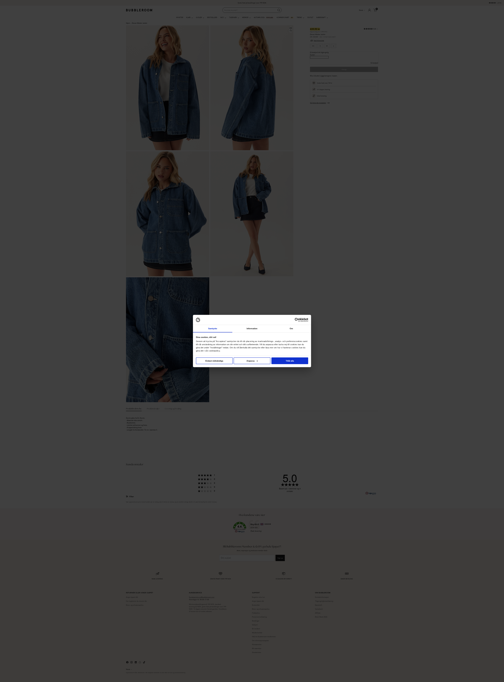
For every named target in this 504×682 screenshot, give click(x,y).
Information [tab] (252, 328)
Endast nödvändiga (214, 361)
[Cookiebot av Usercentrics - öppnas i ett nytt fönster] (296, 320)
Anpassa (250, 361)
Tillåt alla (290, 361)
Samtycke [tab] (212, 328)
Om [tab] (291, 328)
